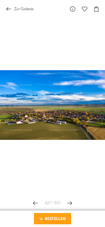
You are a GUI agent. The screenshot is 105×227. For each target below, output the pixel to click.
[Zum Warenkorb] (96, 9)
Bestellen (55, 219)
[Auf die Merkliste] (84, 9)
